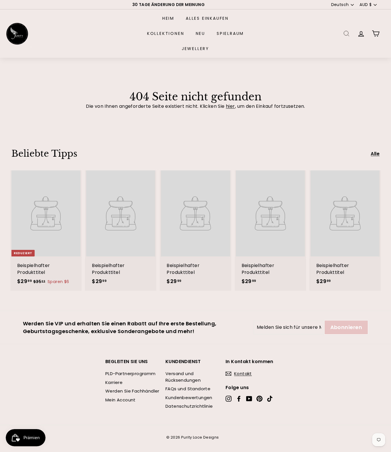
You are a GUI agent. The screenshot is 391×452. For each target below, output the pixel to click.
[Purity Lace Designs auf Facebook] (239, 398)
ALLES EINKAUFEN (207, 18)
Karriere (114, 382)
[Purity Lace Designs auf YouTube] (249, 398)
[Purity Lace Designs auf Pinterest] (259, 398)
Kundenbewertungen (188, 398)
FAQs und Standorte (187, 389)
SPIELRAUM (230, 33)
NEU (200, 33)
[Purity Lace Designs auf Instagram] (229, 398)
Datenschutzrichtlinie (189, 406)
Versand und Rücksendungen (183, 377)
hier (230, 106)
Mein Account (120, 400)
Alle (375, 153)
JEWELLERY (195, 48)
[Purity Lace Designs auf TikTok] (270, 398)
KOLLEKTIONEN (165, 33)
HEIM (168, 18)
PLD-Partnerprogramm (130, 374)
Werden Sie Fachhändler (132, 391)
